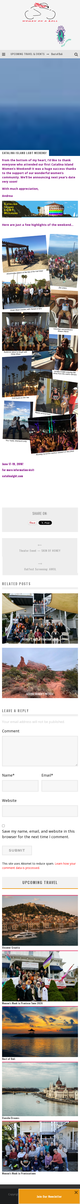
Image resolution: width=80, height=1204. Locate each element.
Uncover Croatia (11, 947)
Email (47, 775)
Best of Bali (8, 1059)
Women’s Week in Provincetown (40, 639)
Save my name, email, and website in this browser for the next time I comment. (38, 834)
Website (9, 800)
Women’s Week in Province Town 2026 (22, 1003)
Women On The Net (60, 54)
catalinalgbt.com (12, 476)
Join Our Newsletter (49, 1196)
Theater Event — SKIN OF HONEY (40, 550)
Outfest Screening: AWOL (40, 569)
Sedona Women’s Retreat (40, 694)
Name (8, 775)
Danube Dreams (10, 1118)
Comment (10, 730)
